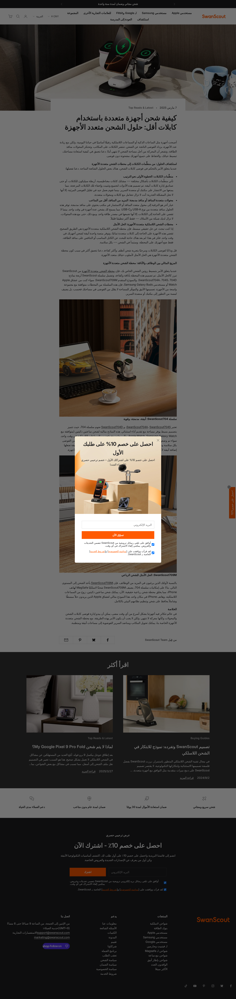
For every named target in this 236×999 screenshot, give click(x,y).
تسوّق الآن (118, 535)
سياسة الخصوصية (117, 551)
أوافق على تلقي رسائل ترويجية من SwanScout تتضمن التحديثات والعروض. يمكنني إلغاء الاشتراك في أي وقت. (117, 544)
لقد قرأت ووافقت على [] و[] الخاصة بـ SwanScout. (120, 553)
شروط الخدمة (97, 551)
